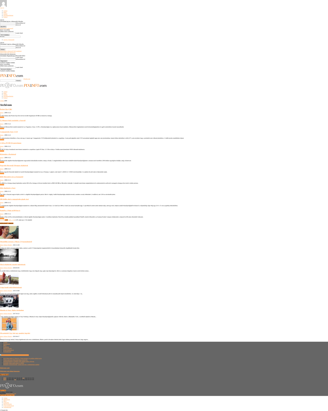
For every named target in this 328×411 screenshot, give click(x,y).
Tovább (2, 117)
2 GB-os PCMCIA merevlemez (10, 143)
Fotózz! (5, 17)
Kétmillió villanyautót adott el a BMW (13, 363)
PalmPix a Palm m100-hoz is (10, 210)
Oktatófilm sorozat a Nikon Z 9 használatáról (16, 242)
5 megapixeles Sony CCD (9, 132)
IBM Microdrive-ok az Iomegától (11, 177)
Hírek (4, 12)
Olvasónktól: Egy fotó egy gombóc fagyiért (15, 333)
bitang (1, 112)
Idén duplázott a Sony (8, 188)
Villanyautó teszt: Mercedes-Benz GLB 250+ (15, 360)
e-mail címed (19, 33)
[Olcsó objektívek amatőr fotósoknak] (9, 261)
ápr (15, 379)
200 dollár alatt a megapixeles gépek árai (14, 199)
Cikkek (5, 14)
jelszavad (18, 25)
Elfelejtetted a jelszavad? (6, 28)
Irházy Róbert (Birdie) (6, 245)
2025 (4, 379)
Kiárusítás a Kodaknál (8, 154)
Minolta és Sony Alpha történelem (12, 310)
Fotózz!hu (6, 347)
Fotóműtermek (7, 351)
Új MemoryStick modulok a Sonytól (12, 120)
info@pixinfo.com (11, 393)
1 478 (3, 220)
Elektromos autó (5, 368)
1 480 (9, 220)
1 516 (13, 220)
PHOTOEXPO (7, 348)
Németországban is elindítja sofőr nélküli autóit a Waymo (18, 361)
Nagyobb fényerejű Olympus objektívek (14, 165)
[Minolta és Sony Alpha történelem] (9, 307)
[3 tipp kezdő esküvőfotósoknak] (9, 284)
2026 (4, 378)
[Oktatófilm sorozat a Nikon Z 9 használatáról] (9, 238)
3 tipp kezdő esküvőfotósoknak (11, 287)
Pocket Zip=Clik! (6, 109)
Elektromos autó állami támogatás (10, 371)
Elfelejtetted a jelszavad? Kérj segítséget (11, 51)
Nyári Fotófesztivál (8, 350)
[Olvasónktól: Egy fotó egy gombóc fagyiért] (9, 330)
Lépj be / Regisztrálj (8, 39)
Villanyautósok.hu (23, 355)
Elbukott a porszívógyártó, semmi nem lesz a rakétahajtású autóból (21, 364)
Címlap (5, 11)
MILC (5, 345)
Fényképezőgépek (8, 15)
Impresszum (6, 344)
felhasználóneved (20, 23)
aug (23, 378)
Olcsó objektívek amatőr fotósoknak (12, 264)
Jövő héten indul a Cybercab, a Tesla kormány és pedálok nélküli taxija (22, 358)
